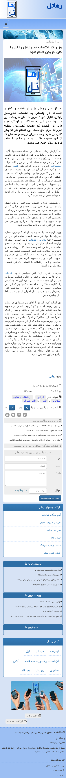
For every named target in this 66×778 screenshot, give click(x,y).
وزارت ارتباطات (37, 239)
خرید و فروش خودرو (49, 522)
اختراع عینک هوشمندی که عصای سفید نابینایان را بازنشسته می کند (36, 616)
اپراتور (40, 397)
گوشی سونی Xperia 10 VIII (49, 602)
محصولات (56, 165)
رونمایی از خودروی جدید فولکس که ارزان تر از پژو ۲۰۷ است (37, 606)
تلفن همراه (30, 400)
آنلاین (16, 661)
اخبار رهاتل (32, 715)
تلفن (15, 165)
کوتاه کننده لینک (52, 552)
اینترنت (54, 651)
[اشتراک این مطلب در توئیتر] (13, 414)
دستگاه (25, 670)
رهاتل (52, 376)
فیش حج (56, 537)
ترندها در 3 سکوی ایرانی (51, 611)
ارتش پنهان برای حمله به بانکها (49, 575)
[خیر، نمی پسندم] (12, 407)
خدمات (8, 273)
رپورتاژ (40, 670)
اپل (28, 651)
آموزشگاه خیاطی (51, 515)
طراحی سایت (53, 530)
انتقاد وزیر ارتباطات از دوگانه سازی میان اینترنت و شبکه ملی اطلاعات (35, 440)
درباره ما (60, 775)
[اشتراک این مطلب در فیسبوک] (19, 414)
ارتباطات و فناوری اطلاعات (42, 661)
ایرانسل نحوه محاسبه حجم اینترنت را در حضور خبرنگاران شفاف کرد (35, 425)
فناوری (54, 670)
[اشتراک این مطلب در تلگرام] (24, 414)
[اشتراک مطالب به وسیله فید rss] (7, 414)
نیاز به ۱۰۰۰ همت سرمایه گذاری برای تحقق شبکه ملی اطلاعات (37, 435)
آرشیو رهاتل (59, 770)
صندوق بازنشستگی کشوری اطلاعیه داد (46, 584)
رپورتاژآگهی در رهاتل (55, 766)
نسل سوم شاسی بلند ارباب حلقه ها (48, 570)
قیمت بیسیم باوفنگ (50, 545)
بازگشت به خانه (15, 721)
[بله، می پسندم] (27, 407)
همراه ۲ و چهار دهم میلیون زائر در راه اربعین (43, 430)
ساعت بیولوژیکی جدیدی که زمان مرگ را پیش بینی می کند (39, 580)
